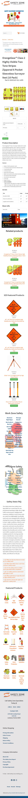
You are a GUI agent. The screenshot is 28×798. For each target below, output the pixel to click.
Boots (9, 471)
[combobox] (7, 33)
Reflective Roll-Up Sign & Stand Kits (18, 433)
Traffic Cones (18, 444)
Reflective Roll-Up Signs (21, 602)
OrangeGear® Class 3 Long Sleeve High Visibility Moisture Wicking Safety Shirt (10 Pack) (14, 283)
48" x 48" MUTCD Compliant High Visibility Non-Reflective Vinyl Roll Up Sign (14, 321)
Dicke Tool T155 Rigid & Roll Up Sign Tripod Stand (14, 376)
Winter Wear (18, 489)
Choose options (14, 259)
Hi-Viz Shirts (9, 487)
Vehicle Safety (18, 447)
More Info (5, 209)
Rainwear (18, 475)
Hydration (9, 489)
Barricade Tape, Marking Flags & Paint (21, 680)
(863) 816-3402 (14, 707)
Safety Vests (18, 487)
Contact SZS (14, 711)
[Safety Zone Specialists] (14, 3)
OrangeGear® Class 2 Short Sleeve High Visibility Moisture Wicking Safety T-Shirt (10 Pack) (14, 255)
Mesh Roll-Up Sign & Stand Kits (9, 452)
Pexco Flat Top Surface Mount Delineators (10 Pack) (14, 402)
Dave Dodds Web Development (17, 793)
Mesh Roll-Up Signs (5, 616)
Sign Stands (18, 437)
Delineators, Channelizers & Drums (9, 441)
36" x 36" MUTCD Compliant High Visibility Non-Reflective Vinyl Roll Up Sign (14, 349)
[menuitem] (14, 732)
